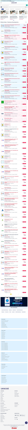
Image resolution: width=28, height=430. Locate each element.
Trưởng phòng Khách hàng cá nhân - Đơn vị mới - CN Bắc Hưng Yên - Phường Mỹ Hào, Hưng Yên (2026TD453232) (11, 139)
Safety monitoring (3, 418)
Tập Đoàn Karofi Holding (7, 161)
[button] (18, 294)
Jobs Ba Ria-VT (3, 334)
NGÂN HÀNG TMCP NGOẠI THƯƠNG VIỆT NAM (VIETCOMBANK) (11, 47)
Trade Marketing (7, 165)
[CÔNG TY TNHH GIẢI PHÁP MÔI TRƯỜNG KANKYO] (2, 31)
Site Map (2, 399)
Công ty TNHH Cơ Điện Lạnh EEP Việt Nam (9, 225)
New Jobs (2, 392)
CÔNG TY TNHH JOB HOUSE (8, 119)
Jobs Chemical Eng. (3, 325)
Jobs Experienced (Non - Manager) (5, 356)
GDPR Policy (2, 406)
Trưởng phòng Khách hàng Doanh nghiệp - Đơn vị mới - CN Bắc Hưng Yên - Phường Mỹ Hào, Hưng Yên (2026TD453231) (11, 145)
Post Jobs (16, 392)
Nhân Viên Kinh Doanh (7, 112)
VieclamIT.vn (16, 405)
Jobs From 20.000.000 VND (4, 347)
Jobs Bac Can (3, 335)
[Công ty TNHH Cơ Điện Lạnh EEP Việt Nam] (2, 225)
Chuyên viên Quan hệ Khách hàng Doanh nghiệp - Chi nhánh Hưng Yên (11, 192)
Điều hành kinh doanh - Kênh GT (9, 240)
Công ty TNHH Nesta (7, 257)
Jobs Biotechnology (3, 324)
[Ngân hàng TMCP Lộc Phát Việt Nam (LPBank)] (2, 279)
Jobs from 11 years (3, 382)
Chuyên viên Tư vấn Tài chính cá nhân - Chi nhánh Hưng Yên (11, 176)
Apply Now (24, 27)
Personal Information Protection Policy (5, 409)
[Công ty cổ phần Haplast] (2, 63)
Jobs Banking (3, 323)
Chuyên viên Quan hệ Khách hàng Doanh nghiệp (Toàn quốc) (12, 24)
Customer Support (3, 411)
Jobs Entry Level (3, 355)
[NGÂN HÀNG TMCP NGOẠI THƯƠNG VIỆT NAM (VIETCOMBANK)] (2, 47)
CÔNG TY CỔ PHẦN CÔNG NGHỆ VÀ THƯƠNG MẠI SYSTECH (11, 188)
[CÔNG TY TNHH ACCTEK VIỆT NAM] (2, 102)
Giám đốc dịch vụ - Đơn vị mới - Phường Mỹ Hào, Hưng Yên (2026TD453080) (11, 150)
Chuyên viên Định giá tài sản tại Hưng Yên (10, 46)
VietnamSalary (2, 394)
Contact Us (16, 406)
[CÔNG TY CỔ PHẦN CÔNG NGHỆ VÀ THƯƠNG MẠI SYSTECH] (2, 188)
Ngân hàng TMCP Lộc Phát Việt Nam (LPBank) (10, 279)
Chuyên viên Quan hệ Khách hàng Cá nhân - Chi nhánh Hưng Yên (11, 182)
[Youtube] (17, 419)
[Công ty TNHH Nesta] (2, 257)
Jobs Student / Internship (4, 354)
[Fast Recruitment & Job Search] (14, 2)
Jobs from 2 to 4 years (4, 379)
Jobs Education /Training (4, 327)
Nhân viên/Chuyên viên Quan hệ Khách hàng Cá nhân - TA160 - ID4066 (9, 107)
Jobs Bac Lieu (3, 337)
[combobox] (13, 5)
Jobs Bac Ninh (3, 338)
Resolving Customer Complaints (4, 410)
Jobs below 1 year (3, 378)
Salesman (2, 420)
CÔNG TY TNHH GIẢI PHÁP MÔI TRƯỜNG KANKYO (10, 30)
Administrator (2, 421)
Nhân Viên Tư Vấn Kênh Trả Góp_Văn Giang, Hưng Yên (11, 229)
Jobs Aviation (3, 322)
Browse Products (17, 395)
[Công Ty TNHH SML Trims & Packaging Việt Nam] (2, 58)
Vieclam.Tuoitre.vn (17, 404)
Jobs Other (2, 368)
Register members (3, 401)
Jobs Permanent (3, 365)
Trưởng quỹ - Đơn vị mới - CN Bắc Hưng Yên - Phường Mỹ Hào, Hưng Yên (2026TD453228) (11, 267)
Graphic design (2, 417)
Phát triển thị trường (7, 214)
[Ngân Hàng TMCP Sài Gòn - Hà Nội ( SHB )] (2, 25)
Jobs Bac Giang (3, 336)
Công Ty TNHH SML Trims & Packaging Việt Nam (10, 57)
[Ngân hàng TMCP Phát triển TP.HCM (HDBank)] (2, 199)
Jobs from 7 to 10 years (4, 381)
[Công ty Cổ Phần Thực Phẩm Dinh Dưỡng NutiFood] (2, 241)
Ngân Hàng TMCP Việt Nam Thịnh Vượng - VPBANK (10, 36)
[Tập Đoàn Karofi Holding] (2, 161)
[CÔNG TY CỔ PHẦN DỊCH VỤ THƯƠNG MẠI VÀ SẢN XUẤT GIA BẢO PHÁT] (2, 113)
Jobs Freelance (3, 367)
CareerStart (2, 400)
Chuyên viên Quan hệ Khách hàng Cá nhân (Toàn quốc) (11, 73)
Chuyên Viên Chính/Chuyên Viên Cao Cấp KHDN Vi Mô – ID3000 (11, 35)
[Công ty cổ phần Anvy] (2, 220)
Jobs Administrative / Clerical (4, 320)
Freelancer (2, 414)
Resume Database (17, 393)
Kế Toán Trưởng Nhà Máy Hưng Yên (9, 160)
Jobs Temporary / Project (4, 366)
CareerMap (2, 395)
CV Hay (1, 393)
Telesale (2, 419)
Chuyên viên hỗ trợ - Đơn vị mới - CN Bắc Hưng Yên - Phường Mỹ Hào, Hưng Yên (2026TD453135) (11, 273)
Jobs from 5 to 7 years (4, 380)
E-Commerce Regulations (4, 407)
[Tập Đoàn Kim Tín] (2, 42)
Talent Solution (16, 394)
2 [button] (12, 294)
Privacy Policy (2, 405)
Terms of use (2, 408)
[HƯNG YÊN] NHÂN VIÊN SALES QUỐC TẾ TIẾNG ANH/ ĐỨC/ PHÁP (12, 62)
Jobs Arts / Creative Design (4, 321)
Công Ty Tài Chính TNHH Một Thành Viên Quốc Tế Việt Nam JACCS (11, 230)
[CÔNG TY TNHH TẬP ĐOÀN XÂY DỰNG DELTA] (2, 210)
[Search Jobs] (27, 5)
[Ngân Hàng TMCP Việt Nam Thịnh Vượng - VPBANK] (2, 36)
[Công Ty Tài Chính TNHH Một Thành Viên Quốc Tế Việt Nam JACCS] (2, 230)
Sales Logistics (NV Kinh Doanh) (9, 41)
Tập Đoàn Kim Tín (6, 52)
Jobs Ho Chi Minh (3, 332)
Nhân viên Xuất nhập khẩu (8, 84)
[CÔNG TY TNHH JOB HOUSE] (2, 119)
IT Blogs (1, 397)
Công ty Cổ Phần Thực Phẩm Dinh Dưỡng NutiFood (10, 241)
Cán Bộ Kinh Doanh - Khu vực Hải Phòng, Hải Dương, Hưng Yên (11, 283)
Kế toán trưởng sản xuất (8, 187)
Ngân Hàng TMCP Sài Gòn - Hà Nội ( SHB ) (9, 25)
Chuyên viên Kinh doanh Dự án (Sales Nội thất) (10, 256)
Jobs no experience (3, 377)
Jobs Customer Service (4, 326)
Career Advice (2, 396)
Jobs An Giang (3, 333)
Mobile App (2, 398)
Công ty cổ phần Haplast (7, 63)
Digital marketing (3, 416)
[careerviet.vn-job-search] (17, 415)
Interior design (2, 415)
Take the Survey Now (11, 1)
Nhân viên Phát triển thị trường (8, 51)
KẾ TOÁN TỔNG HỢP (7, 118)
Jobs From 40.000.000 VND (4, 349)
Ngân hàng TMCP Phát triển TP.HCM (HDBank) (10, 199)
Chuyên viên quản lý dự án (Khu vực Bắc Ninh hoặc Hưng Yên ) (11, 224)
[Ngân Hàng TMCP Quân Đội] (2, 140)
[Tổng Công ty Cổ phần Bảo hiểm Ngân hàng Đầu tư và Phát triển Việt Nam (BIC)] (2, 284)
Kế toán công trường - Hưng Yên (9, 209)
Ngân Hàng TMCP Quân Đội (7, 140)
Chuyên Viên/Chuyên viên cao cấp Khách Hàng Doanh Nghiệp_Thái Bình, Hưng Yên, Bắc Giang (11, 198)
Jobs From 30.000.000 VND (4, 348)
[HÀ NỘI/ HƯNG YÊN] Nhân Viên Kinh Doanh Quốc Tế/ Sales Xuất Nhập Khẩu (12, 79)
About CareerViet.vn (3, 404)
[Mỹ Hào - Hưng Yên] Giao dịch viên (9, 278)
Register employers (17, 396)
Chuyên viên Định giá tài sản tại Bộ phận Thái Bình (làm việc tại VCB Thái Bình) (12, 90)
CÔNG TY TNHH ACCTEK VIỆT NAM (8, 102)
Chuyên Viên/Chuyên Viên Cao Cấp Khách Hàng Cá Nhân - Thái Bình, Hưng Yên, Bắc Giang (11, 204)
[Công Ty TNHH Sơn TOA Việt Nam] (2, 130)
